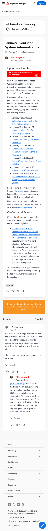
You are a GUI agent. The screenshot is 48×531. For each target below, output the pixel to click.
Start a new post (27, 307)
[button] (13, 52)
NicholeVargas (16, 57)
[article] (24, 350)
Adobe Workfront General (12, 12)
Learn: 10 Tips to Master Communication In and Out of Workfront (24, 151)
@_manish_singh (17, 383)
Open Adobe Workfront (21, 29)
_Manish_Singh (17, 327)
